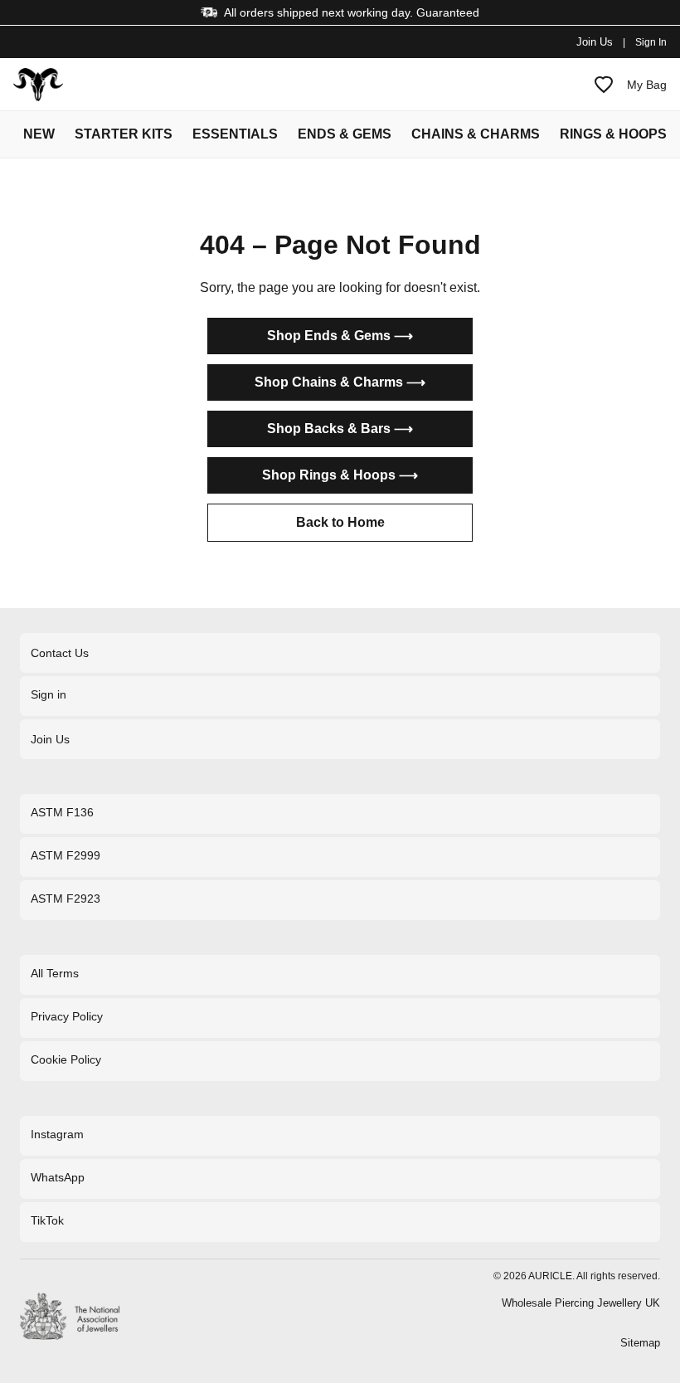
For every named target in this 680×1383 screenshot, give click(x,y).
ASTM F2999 (65, 855)
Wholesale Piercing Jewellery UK (581, 1303)
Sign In (651, 42)
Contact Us (60, 653)
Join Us (594, 42)
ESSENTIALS (235, 134)
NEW (39, 134)
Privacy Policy (67, 1016)
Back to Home (340, 522)
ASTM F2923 (65, 898)
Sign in (48, 694)
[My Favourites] (604, 85)
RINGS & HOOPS (613, 134)
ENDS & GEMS (344, 134)
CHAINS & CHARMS (475, 134)
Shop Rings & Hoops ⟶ (340, 475)
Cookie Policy (66, 1059)
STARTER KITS (123, 134)
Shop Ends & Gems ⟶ (340, 336)
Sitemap (640, 1343)
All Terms (55, 973)
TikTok (47, 1220)
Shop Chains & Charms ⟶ (340, 382)
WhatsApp (58, 1177)
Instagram (57, 1134)
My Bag (647, 84)
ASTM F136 (62, 812)
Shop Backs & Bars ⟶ (340, 428)
